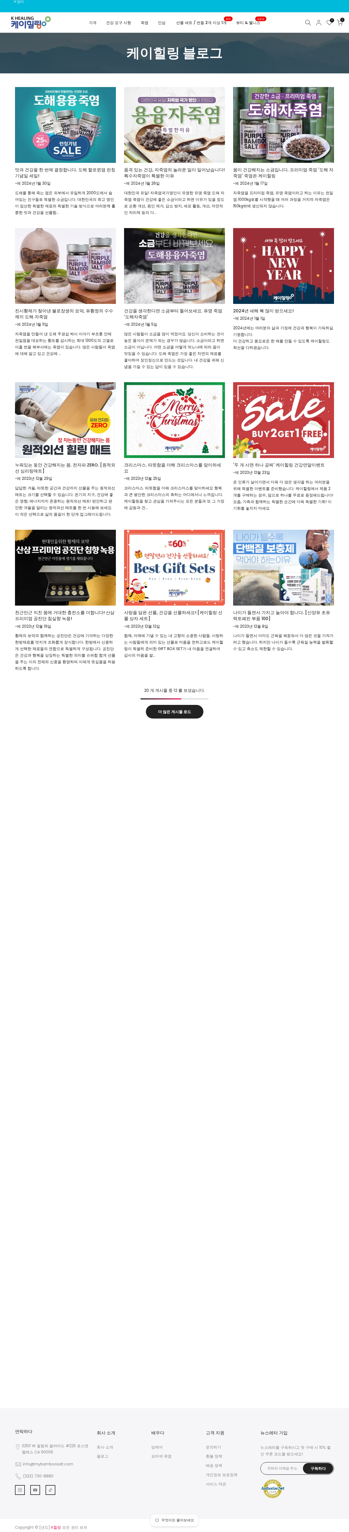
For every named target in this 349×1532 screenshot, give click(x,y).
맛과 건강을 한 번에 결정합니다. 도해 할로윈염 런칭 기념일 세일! (65, 173)
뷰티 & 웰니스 (250, 22)
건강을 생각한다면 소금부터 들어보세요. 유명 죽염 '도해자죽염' (173, 314)
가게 (93, 22)
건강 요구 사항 (118, 22)
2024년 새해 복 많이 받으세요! (263, 311)
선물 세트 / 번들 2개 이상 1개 (203, 22)
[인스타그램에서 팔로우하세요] (20, 1490)
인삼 (162, 22)
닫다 (10, 1)
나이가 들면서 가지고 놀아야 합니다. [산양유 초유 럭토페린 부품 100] (281, 615)
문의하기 (213, 1447)
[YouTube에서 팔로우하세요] (35, 1490)
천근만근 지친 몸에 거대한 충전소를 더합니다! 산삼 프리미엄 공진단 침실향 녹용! (65, 615)
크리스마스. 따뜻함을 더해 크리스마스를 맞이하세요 (172, 468)
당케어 (157, 1447)
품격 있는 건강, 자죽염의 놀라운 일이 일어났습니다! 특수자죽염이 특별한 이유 (174, 173)
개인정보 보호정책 (221, 1474)
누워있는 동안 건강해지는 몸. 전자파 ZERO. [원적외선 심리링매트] (65, 468)
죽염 (144, 22)
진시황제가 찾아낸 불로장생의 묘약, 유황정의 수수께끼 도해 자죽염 (64, 314)
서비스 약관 (216, 1484)
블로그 (102, 1456)
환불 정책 (214, 1456)
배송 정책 (214, 1465)
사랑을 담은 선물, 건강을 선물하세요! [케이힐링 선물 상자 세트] (173, 615)
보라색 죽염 (161, 1456)
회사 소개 (105, 1447)
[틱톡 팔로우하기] (50, 1490)
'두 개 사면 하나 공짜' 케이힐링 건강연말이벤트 (279, 465)
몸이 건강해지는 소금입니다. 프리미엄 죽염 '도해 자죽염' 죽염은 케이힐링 (283, 173)
